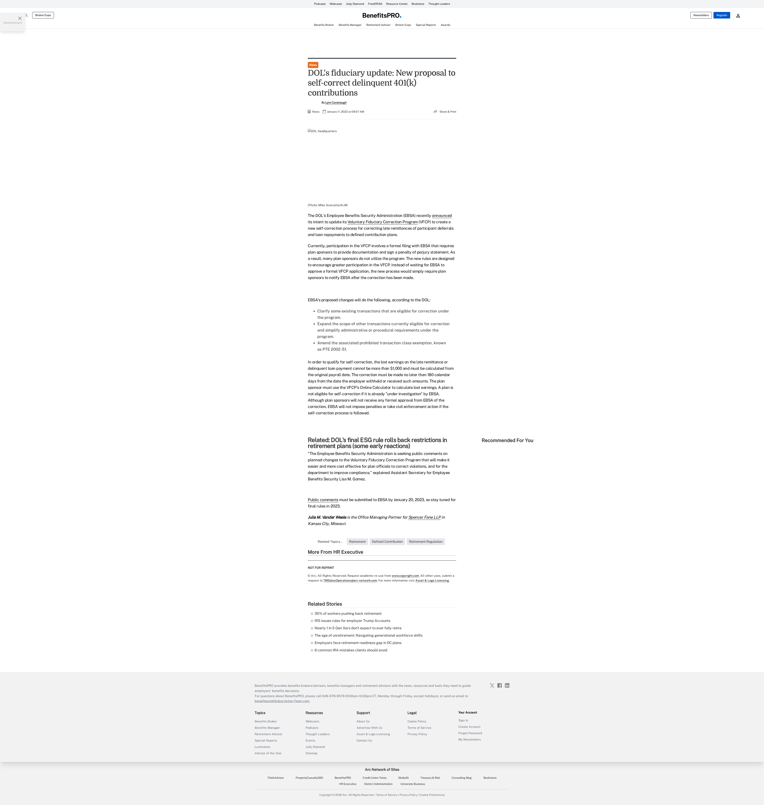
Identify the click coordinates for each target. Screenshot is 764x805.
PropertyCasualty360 (309, 777)
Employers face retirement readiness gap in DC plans (358, 643)
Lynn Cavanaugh (336, 102)
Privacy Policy (417, 734)
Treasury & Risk (430, 777)
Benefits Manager (267, 727)
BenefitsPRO (343, 777)
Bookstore (418, 3)
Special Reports (266, 740)
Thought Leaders (439, 3)
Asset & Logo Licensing (373, 734)
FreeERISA (375, 3)
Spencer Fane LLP (424, 517)
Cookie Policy (416, 721)
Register (721, 15)
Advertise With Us (369, 727)
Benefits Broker (266, 721)
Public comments (323, 499)
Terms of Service (419, 727)
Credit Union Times (375, 777)
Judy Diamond (355, 3)
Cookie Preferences (432, 794)
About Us (363, 721)
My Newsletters (469, 739)
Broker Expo (43, 15)
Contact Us (364, 740)
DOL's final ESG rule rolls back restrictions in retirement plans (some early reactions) (377, 442)
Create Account (469, 726)
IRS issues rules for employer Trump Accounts (352, 621)
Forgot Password (470, 733)
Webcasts (336, 3)
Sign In (463, 720)
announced (442, 215)
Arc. (345, 794)
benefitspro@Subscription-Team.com (282, 701)
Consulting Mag (462, 777)
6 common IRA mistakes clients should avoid (351, 650)
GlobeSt (403, 777)
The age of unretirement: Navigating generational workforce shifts (369, 635)
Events (310, 740)
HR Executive (347, 783)
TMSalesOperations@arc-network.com (350, 580)
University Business (413, 783)
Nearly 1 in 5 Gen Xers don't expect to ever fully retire (358, 628)
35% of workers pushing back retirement (348, 613)
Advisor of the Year (268, 753)
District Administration (378, 783)
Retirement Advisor (268, 734)
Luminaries (262, 746)
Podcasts (320, 3)
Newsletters (701, 15)
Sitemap (311, 753)
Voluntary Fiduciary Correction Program (383, 222)
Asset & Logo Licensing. (432, 580)
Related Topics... (330, 541)
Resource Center (397, 3)
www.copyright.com (405, 575)
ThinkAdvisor (275, 777)
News (313, 64)
